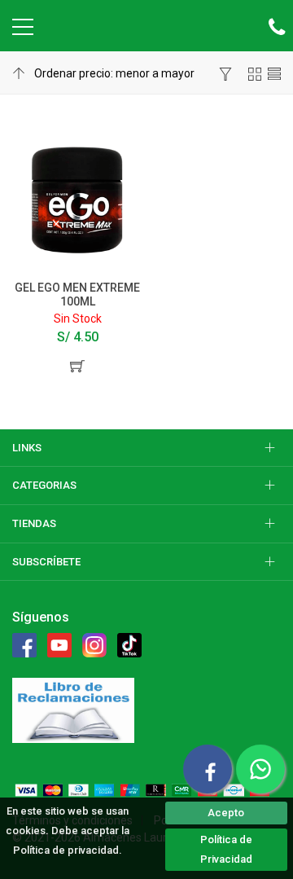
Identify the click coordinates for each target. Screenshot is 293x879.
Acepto (226, 812)
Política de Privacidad (226, 849)
